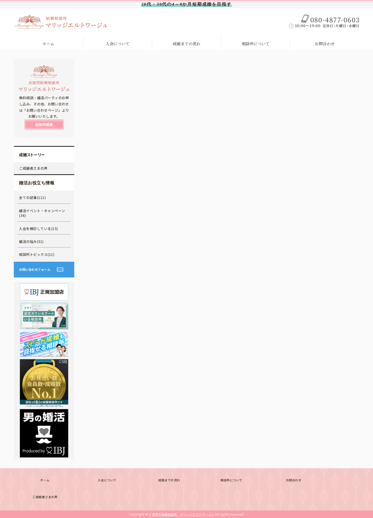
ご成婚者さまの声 (33, 168)
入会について (118, 43)
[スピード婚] (44, 354)
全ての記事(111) (32, 197)
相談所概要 (44, 124)
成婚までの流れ (187, 43)
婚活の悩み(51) (31, 241)
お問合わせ (325, 43)
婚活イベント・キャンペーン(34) (42, 213)
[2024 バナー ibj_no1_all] (44, 404)
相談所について (256, 43)
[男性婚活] (44, 454)
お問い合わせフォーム (34, 269)
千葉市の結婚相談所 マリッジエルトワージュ (181, 514)
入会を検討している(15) (38, 228)
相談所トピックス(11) (36, 254)
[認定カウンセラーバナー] (44, 326)
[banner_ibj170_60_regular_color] (44, 297)
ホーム (48, 43)
